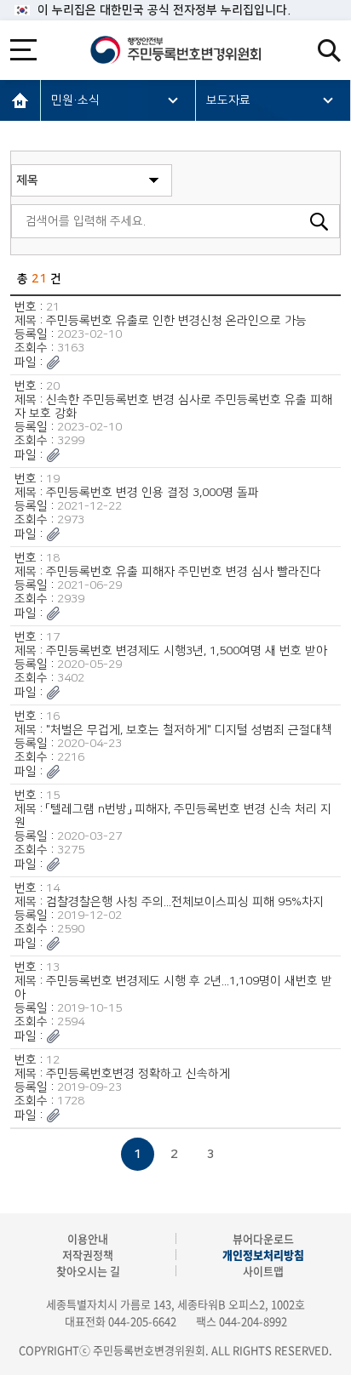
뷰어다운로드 (263, 1238)
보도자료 (228, 100)
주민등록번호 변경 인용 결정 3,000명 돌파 (152, 492)
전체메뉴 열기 (23, 49)
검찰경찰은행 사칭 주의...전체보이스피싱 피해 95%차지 (185, 902)
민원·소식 (75, 100)
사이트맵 (263, 1271)
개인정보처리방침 (263, 1255)
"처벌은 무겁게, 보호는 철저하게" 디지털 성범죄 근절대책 (189, 730)
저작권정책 (87, 1255)
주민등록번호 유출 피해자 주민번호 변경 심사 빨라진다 (183, 572)
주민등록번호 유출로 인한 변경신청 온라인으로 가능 (176, 321)
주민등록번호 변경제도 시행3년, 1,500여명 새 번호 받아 (186, 651)
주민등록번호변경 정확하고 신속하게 (138, 1074)
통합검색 (329, 50)
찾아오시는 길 (88, 1271)
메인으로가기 (20, 100)
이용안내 (87, 1238)
